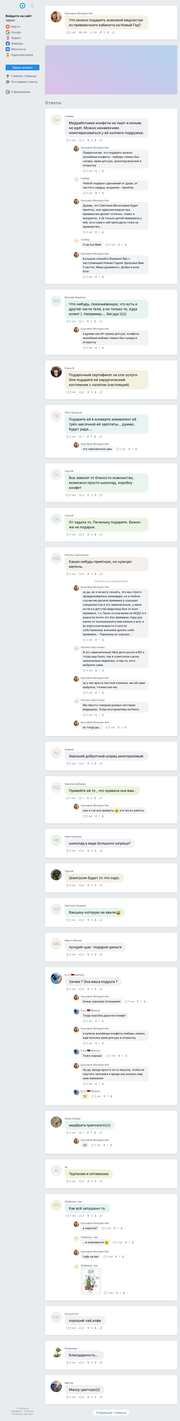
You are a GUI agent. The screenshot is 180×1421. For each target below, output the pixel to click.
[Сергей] (58, 874)
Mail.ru (15, 26)
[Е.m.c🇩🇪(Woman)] (58, 978)
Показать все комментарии (111, 581)
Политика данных (22, 1413)
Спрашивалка (20, 92)
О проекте (22, 1408)
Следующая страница (111, 1412)
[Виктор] (58, 1386)
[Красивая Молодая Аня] (58, 17)
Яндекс (16, 38)
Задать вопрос (22, 67)
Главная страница (23, 76)
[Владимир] (58, 1352)
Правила (16, 1411)
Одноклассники (22, 55)
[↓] (107, 32)
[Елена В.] (58, 371)
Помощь (29, 1411)
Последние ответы (24, 82)
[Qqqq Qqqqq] (58, 1122)
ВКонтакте (18, 49)
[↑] (101, 32)
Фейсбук (17, 43)
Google (16, 32)
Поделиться (114, 32)
